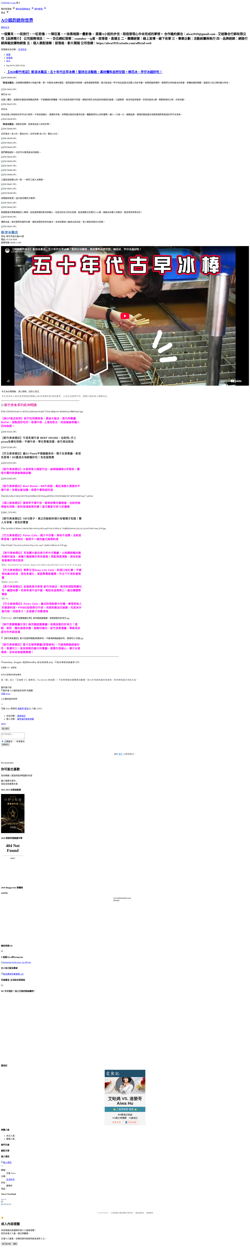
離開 (15, 1244)
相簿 (8, 55)
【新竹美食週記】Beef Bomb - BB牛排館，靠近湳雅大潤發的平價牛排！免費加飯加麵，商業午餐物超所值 (40, 488)
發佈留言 (5, 745)
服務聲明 (149, 1213)
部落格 (9, 58)
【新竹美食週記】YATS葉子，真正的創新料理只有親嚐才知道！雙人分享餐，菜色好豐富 (41, 520)
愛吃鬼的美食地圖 (25, 719)
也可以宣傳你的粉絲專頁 (11, 675)
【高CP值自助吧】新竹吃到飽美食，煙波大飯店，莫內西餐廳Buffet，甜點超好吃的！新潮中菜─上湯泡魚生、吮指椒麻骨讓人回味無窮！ (40, 422)
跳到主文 (5, 27)
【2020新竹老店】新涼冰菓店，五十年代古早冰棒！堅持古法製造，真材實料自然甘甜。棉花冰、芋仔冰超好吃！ (84, 72)
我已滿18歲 (6, 1244)
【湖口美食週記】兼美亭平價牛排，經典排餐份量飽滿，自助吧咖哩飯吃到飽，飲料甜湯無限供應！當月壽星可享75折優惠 (40, 504)
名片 (8, 61)
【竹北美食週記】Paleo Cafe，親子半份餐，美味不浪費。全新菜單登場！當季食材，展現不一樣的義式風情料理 (41, 537)
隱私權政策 (139, 1213)
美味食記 (21, 716)
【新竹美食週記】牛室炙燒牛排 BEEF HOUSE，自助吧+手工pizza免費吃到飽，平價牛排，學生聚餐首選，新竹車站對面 (38, 439)
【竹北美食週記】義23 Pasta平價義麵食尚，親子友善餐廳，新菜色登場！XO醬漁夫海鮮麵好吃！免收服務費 (41, 455)
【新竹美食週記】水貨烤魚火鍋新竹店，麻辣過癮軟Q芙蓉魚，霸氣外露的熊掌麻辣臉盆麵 (40, 471)
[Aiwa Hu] (2, 1202)
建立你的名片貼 (6, 1204)
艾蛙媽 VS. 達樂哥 (9, 668)
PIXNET (105, 1213)
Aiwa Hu (3, 1199)
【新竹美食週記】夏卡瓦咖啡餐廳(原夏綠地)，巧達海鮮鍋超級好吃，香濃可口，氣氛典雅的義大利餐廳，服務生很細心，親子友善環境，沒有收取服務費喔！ (40, 648)
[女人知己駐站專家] (67, 662)
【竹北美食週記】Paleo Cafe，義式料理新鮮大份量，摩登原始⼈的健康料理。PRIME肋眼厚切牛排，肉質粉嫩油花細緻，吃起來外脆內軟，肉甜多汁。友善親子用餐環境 (42, 607)
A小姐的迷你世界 (17, 20)
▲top (3, 723)
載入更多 (5, 729)
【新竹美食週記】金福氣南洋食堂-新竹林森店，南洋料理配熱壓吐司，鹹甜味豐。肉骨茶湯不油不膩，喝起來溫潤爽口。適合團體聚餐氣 (42, 590)
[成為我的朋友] (16, 962)
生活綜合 (22, 49)
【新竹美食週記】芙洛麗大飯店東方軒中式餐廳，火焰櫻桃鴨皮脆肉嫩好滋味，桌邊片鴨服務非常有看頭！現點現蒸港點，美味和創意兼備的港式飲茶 (41, 556)
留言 (26, 708)
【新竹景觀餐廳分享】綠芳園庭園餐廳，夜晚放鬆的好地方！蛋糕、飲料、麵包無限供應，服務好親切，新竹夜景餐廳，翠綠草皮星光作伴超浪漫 (40, 628)
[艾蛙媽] (27, 662)
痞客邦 (21, 708)
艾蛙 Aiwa (5, 694)
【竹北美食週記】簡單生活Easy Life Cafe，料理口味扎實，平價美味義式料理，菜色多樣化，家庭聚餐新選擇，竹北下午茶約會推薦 (42, 573)
